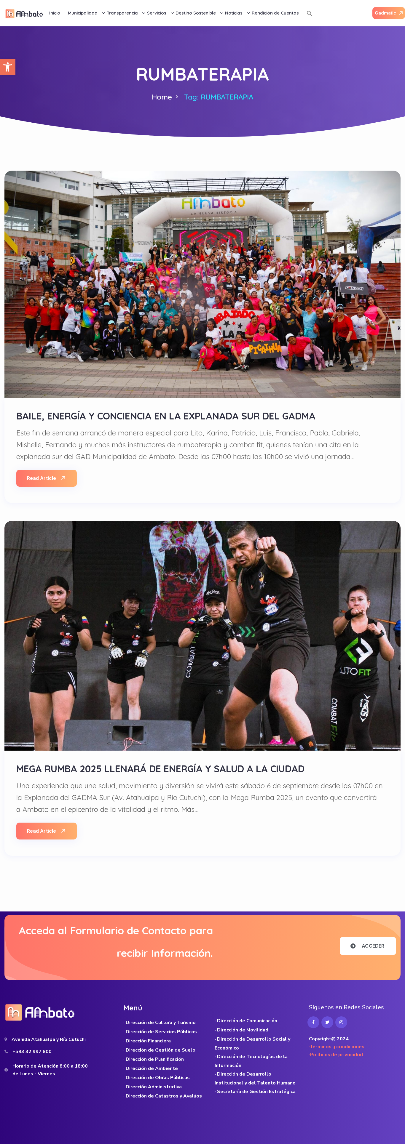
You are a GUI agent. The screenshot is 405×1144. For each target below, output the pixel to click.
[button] (7, 67)
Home (162, 96)
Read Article (41, 478)
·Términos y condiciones (336, 1047)
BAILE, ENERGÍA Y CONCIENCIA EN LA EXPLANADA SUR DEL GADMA (165, 416)
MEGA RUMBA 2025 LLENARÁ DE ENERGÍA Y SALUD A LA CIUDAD (160, 769)
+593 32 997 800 (32, 1051)
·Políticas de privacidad (336, 1055)
